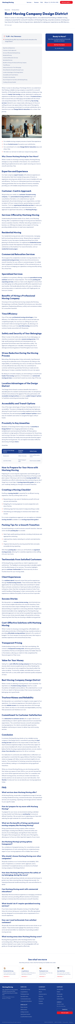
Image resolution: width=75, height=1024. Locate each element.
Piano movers (24, 1007)
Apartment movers (25, 1014)
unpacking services (7, 282)
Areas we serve (43, 994)
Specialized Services (7, 60)
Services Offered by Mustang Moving (11, 53)
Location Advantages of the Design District (13, 72)
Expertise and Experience (9, 48)
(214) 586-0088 (54, 2)
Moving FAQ (60, 989)
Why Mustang (42, 989)
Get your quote (66, 2)
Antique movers (25, 1012)
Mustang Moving (8, 2)
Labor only (59, 996)
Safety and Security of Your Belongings (12, 67)
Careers (41, 1001)
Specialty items (24, 996)
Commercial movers (26, 999)
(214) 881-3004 (60, 48)
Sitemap (71, 1022)
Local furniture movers (26, 1016)
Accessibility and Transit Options (10, 74)
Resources (7, 10)
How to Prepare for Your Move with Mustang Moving (15, 79)
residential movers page (9, 249)
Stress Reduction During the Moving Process (13, 70)
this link (4, 780)
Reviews (41, 996)
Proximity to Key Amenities (9, 77)
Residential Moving (7, 55)
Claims (58, 991)
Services (24, 987)
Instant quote (60, 999)
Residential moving (25, 989)
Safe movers (24, 1009)
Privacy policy (65, 1022)
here (16, 442)
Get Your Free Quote (59, 44)
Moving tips (60, 994)
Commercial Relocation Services (10, 57)
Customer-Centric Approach (9, 50)
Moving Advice (15, 10)
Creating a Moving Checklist (9, 82)
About (40, 991)
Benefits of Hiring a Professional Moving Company (14, 62)
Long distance (24, 991)
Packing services (25, 994)
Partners (41, 1003)
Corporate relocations (26, 1001)
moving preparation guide (30, 519)
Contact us (64, 1009)
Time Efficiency (6, 65)
